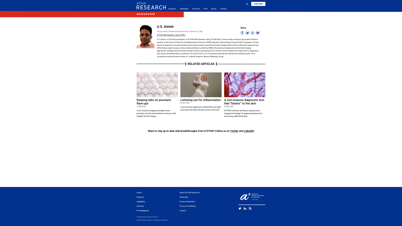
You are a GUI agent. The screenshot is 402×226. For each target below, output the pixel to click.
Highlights (184, 9)
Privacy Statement (187, 201)
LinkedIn (249, 131)
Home (139, 192)
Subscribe (258, 4)
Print (206, 9)
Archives (196, 9)
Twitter (234, 131)
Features (172, 9)
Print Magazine (143, 210)
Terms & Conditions (188, 206)
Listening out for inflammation (200, 100)
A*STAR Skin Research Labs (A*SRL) (171, 35)
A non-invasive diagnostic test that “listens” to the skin (244, 101)
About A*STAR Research (190, 192)
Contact (223, 9)
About (213, 9)
